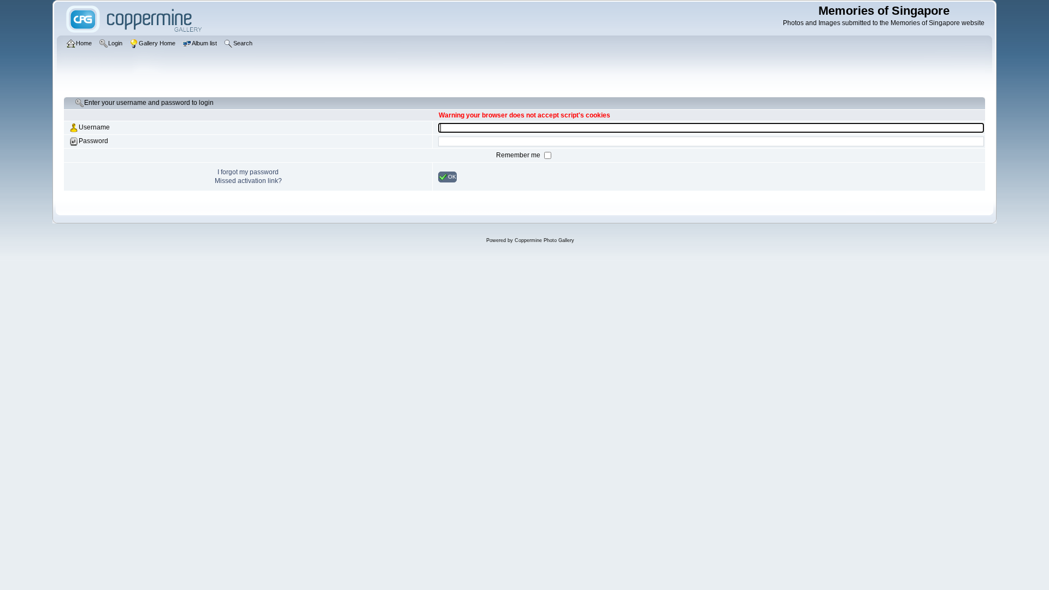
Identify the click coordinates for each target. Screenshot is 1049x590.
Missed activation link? (248, 181)
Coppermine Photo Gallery (544, 240)
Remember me (519, 155)
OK (452, 176)
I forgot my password (248, 172)
